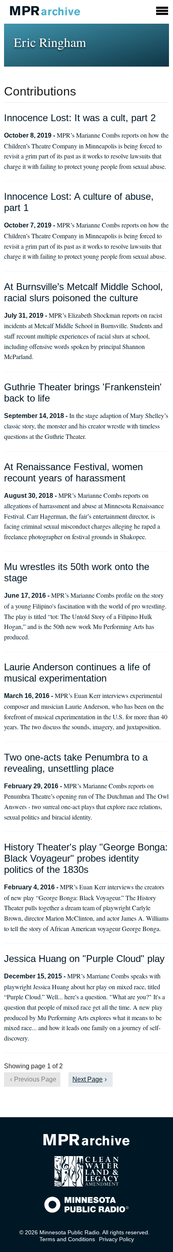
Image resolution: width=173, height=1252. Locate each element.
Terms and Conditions (67, 1239)
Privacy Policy (116, 1239)
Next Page (87, 1079)
